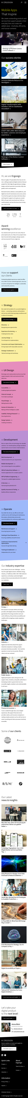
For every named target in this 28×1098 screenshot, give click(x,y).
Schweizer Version (5, 1092)
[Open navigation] (25, 2)
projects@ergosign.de (18, 1031)
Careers (18, 1070)
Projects (3, 1064)
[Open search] (21, 2)
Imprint (3, 1086)
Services (3, 1068)
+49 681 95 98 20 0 (17, 1029)
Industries (3, 1072)
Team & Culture (19, 1066)
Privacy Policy (4, 1082)
